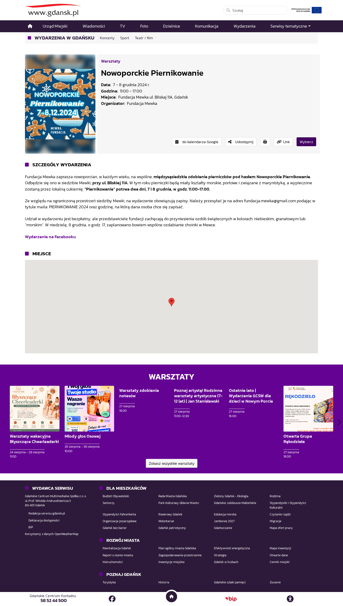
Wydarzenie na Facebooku (50, 237)
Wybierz (306, 142)
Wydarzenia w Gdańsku (64, 38)
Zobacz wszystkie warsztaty (171, 463)
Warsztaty (110, 61)
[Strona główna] (30, 26)
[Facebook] (112, 599)
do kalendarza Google (200, 142)
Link (286, 142)
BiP (30, 527)
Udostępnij (244, 142)
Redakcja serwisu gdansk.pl (46, 513)
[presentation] (3, 422)
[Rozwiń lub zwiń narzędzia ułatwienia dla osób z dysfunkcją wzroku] (290, 599)
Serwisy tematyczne (288, 26)
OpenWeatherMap (66, 534)
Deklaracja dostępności (44, 520)
